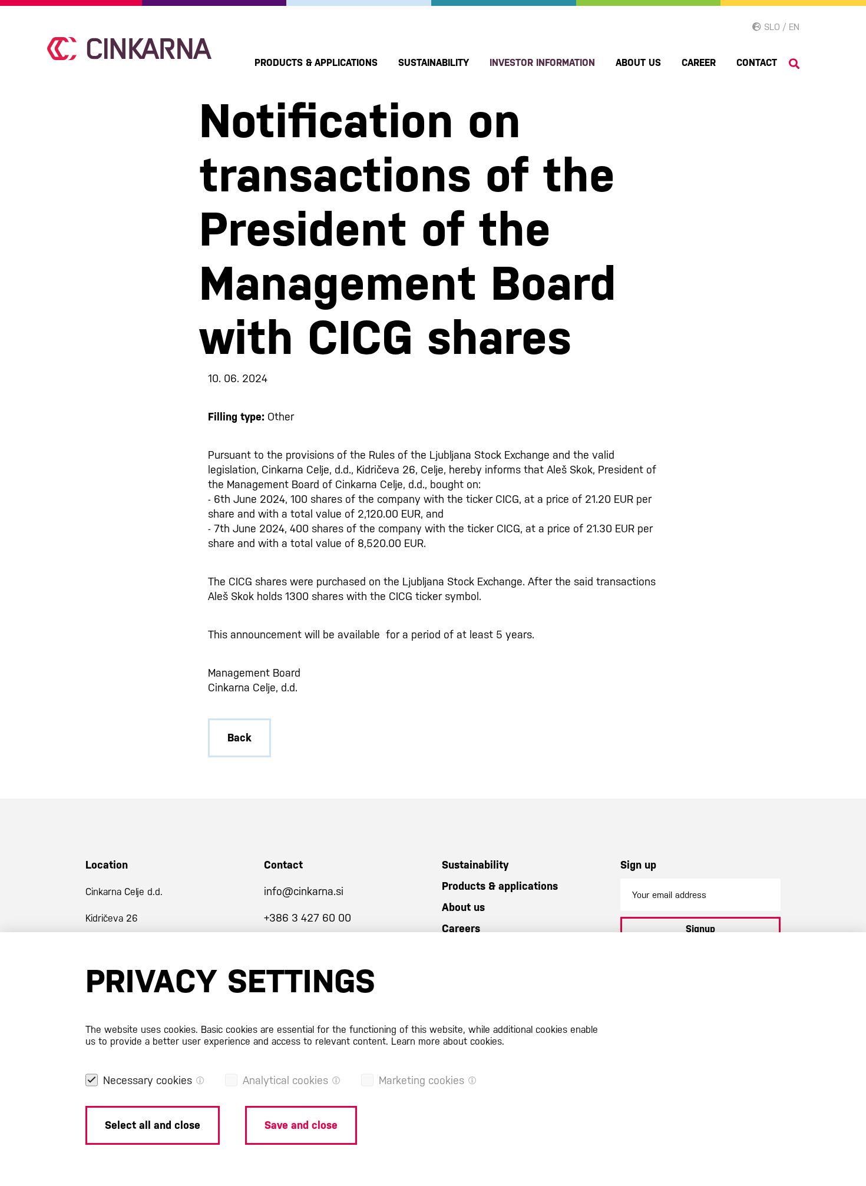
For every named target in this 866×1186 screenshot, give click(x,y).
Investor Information (542, 62)
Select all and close (152, 1125)
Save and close (301, 1125)
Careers (461, 928)
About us (638, 62)
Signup (700, 929)
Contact (756, 62)
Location (106, 865)
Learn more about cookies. (447, 1041)
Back (239, 737)
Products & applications (316, 62)
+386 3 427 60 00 (307, 918)
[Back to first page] (129, 48)
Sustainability (433, 62)
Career (699, 62)
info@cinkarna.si (303, 891)
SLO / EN (780, 27)
